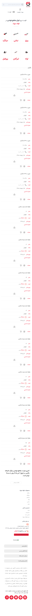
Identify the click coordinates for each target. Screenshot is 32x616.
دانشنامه (28, 513)
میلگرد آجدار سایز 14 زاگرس (24, 273)
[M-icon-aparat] (11, 597)
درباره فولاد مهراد (26, 517)
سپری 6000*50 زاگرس (25, 141)
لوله (29, 500)
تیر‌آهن (28, 497)
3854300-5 (20, 531)
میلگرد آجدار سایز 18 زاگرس (24, 339)
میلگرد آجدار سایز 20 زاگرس (24, 372)
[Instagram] (7, 597)
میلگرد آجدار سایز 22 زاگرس (24, 405)
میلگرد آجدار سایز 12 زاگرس (24, 240)
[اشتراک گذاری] (14, 95)
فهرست (10, 12)
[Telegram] (16, 597)
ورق (29, 504)
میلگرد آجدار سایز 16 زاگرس (24, 306)
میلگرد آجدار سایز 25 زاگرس (24, 438)
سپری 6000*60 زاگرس (25, 174)
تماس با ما (27, 515)
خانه (29, 510)
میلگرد (28, 493)
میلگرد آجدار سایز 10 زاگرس (24, 207)
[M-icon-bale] (20, 597)
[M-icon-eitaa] (25, 597)
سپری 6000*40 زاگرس (25, 107)
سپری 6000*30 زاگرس (25, 74)
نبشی (28, 502)
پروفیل (28, 495)
